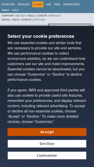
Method (55, 15)
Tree (57, 4)
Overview (8, 4)
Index (5, 10)
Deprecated (71, 4)
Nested (20, 15)
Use (48, 4)
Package (24, 4)
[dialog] (47, 96)
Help (15, 10)
